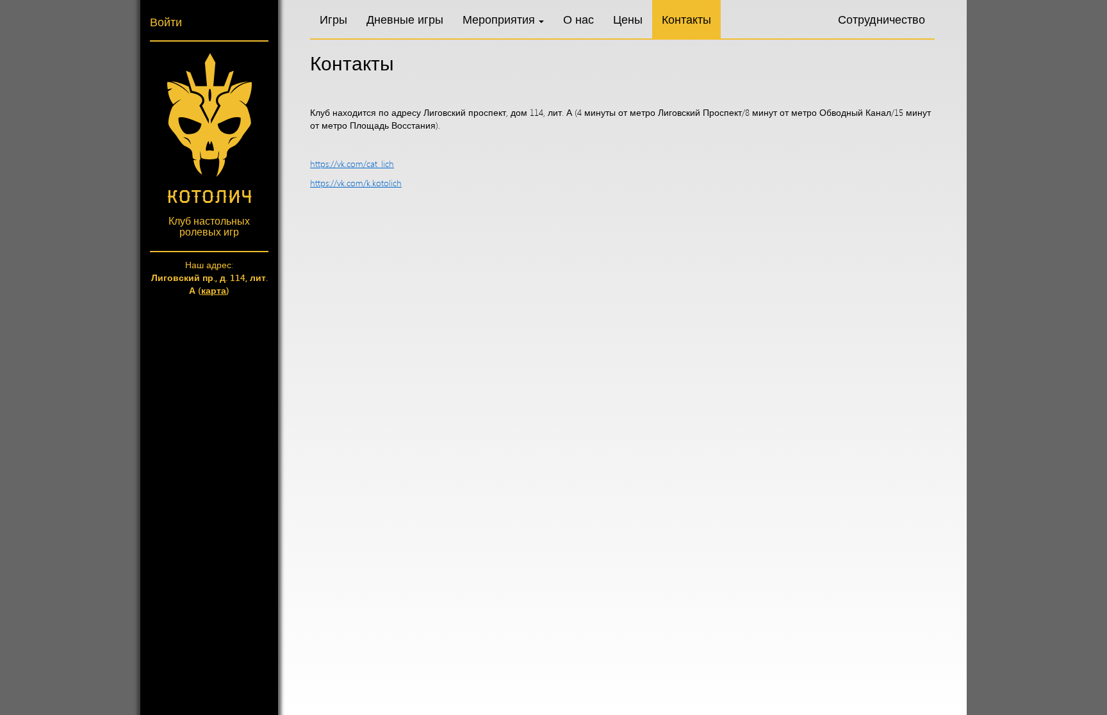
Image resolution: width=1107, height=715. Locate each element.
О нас (578, 19)
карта (213, 290)
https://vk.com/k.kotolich (356, 183)
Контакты (686, 19)
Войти (166, 21)
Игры (333, 19)
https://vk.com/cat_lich (352, 163)
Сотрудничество (881, 19)
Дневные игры (404, 19)
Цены (628, 19)
